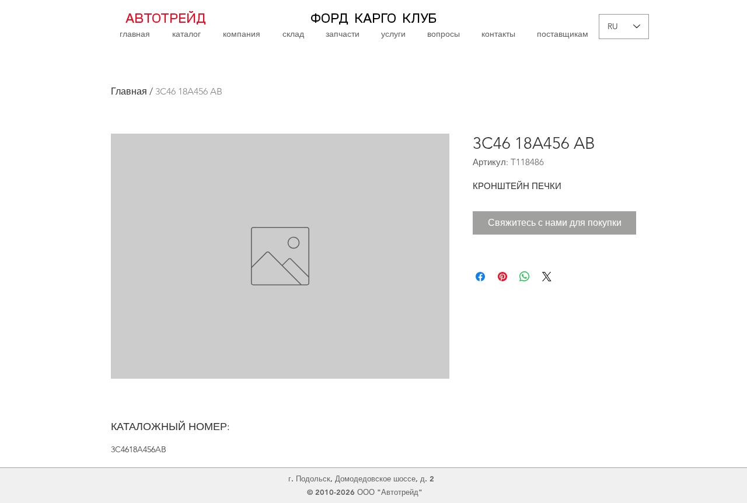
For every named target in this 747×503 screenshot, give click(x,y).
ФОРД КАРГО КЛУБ (373, 18)
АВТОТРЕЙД (165, 18)
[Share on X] (547, 277)
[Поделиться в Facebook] (480, 277)
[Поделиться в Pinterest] (502, 277)
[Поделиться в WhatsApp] (525, 277)
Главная (129, 91)
